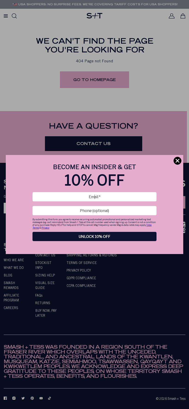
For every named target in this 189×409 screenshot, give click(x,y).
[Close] (177, 161)
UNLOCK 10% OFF (94, 236)
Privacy (45, 227)
